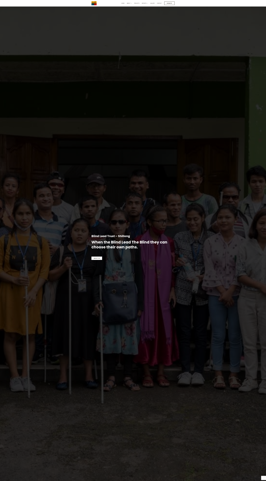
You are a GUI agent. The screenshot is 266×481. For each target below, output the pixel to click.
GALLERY (152, 3)
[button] (131, 3)
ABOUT (128, 3)
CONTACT (159, 3)
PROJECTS (136, 3)
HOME (122, 3)
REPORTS (144, 3)
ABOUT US (97, 258)
